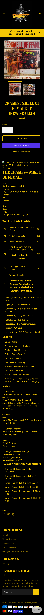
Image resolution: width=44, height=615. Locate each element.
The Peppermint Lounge (27, 323)
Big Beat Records (9, 186)
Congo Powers (18, 354)
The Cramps (14, 172)
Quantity (5, 124)
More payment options (21, 151)
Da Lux (14, 341)
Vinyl (4, 191)
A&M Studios (19, 328)
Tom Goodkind (32, 366)
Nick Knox (26, 346)
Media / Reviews (9, 547)
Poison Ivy (20, 362)
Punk (27, 214)
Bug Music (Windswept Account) (21, 310)
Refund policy (8, 543)
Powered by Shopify (30, 603)
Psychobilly (19, 214)
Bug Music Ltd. (24, 319)
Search (5, 535)
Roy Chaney (26, 291)
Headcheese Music (25, 304)
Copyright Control (25, 315)
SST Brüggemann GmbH (29, 332)
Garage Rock (7, 214)
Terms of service (9, 539)
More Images (7, 168)
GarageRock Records (15, 603)
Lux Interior (24, 374)
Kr (21, 358)
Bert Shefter (24, 257)
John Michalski (21, 287)
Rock (4, 209)
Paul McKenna (20, 350)
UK (3, 197)
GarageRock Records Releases (15, 551)
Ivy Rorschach (22, 378)
